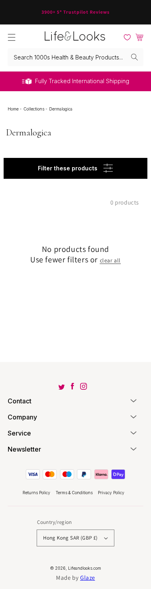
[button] (12, 37)
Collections (34, 108)
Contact (19, 401)
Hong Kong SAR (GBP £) (70, 537)
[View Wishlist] (127, 37)
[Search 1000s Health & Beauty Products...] (134, 57)
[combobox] (76, 57)
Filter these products (67, 168)
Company (22, 417)
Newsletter (24, 449)
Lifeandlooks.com (84, 568)
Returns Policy (37, 492)
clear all (110, 260)
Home (14, 108)
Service (19, 433)
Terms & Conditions (75, 492)
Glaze (87, 577)
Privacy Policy (111, 492)
